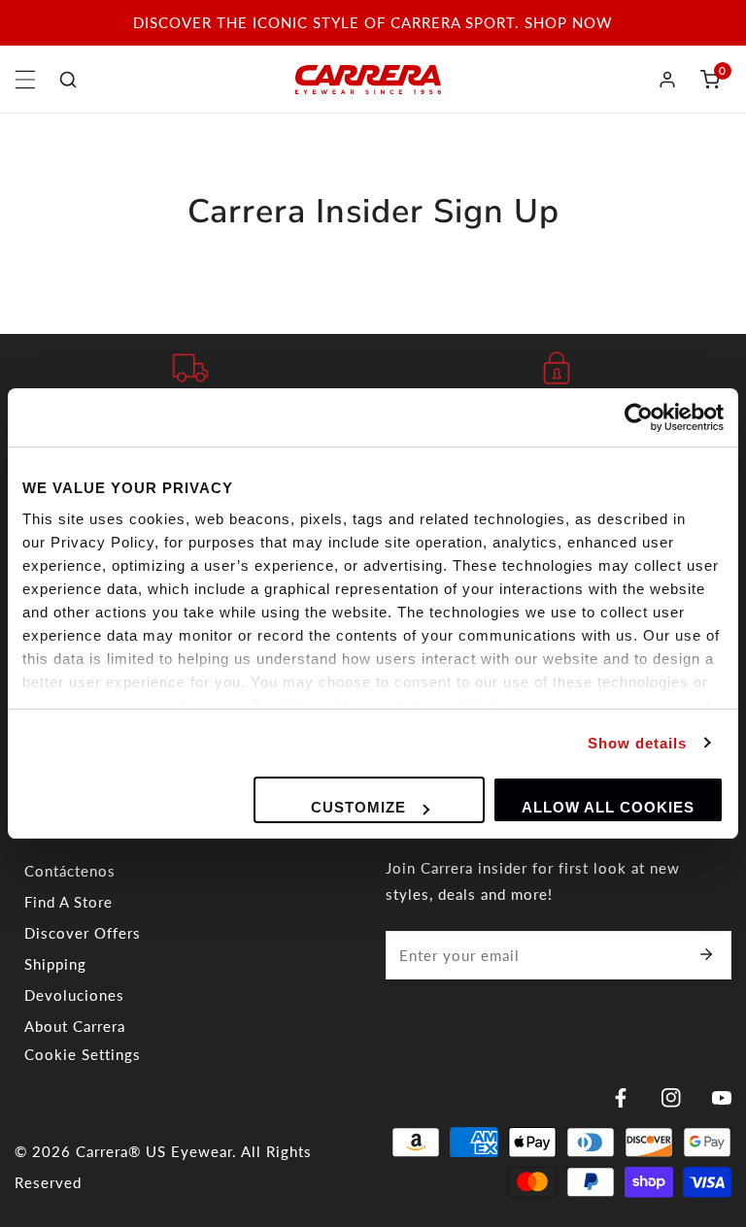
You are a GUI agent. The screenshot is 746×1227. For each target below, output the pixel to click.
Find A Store (68, 902)
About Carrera (74, 1026)
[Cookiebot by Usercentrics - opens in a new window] (639, 417)
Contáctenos (70, 870)
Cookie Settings (82, 1054)
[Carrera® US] (368, 79)
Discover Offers (82, 933)
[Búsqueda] (68, 79)
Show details (637, 743)
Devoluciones (74, 995)
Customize (358, 807)
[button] (710, 79)
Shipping (55, 964)
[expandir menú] (25, 79)
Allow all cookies (608, 807)
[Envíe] (706, 954)
